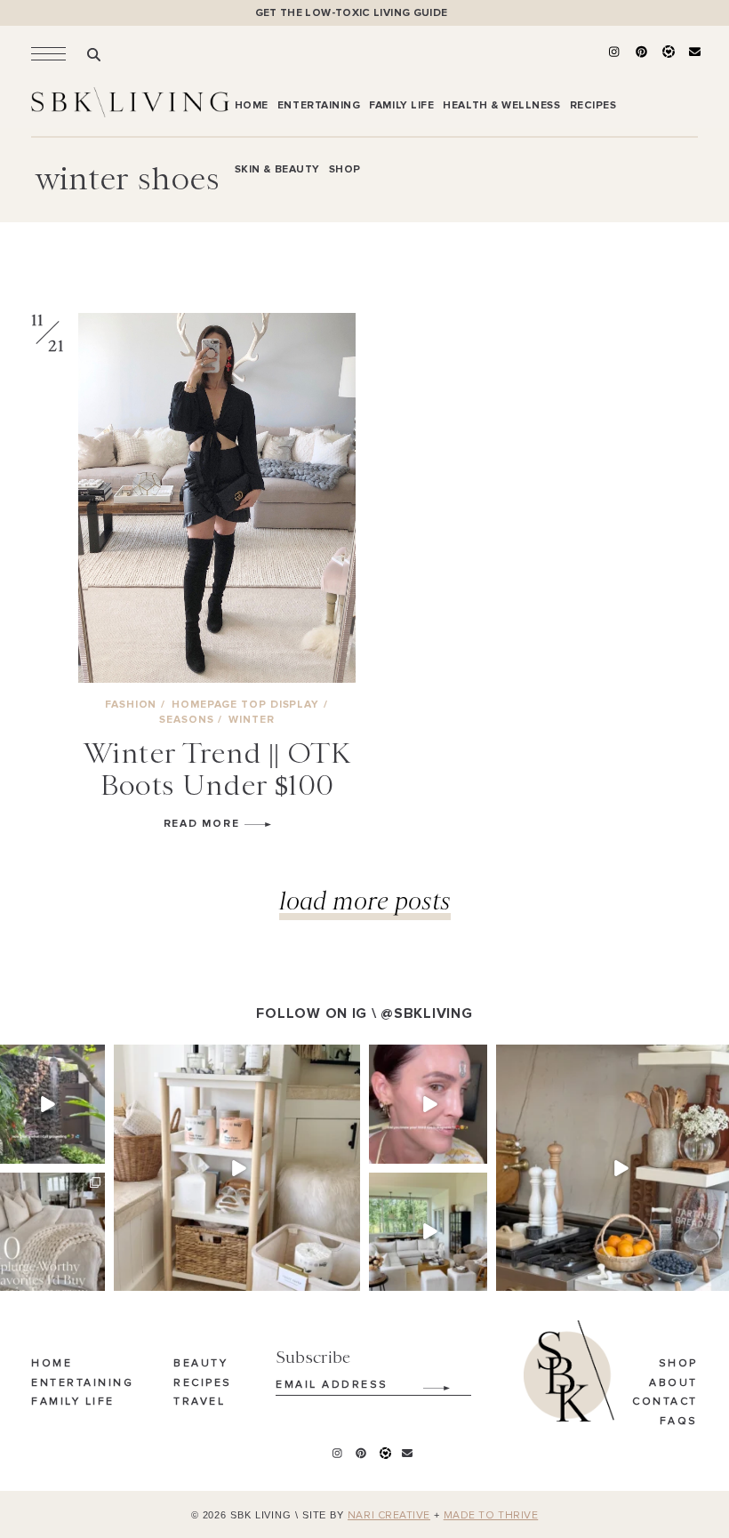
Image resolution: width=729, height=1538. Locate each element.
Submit (426, 1381)
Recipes (202, 1383)
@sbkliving (426, 1013)
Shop (678, 1363)
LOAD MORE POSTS (365, 900)
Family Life (73, 1402)
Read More (204, 823)
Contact (665, 1402)
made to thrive (491, 1515)
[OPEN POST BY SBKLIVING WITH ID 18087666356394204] (428, 1232)
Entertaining (82, 1383)
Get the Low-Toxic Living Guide (351, 13)
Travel (199, 1402)
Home (51, 1363)
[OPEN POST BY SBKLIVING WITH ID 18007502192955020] (428, 1104)
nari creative (389, 1515)
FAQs (679, 1421)
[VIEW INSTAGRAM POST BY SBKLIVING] (94, 1153)
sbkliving (45, 1059)
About (673, 1383)
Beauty (200, 1363)
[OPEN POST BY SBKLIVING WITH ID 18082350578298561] (237, 1168)
